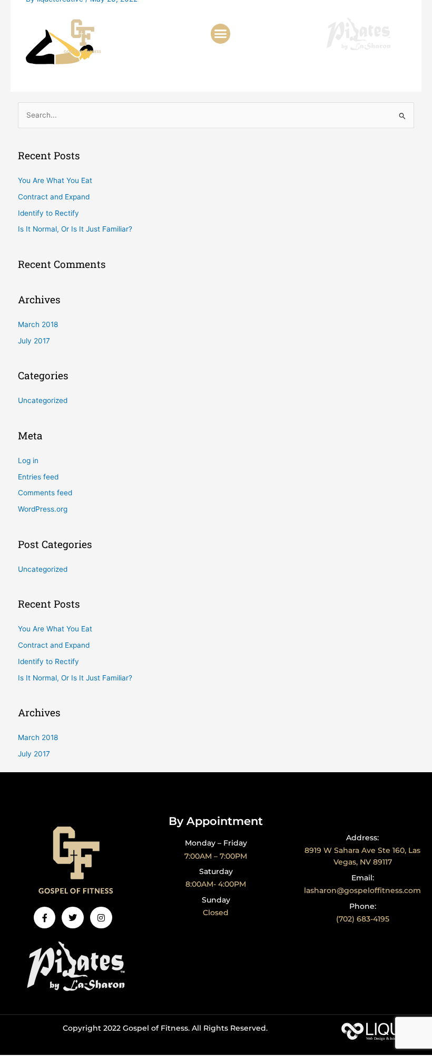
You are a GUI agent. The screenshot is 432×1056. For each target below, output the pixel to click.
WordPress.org (42, 509)
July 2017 (34, 341)
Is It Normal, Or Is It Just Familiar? (75, 229)
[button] (221, 34)
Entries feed (38, 477)
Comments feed (45, 492)
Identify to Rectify (48, 213)
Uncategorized (42, 400)
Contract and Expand (54, 197)
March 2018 (38, 324)
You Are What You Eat (55, 180)
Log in (28, 460)
